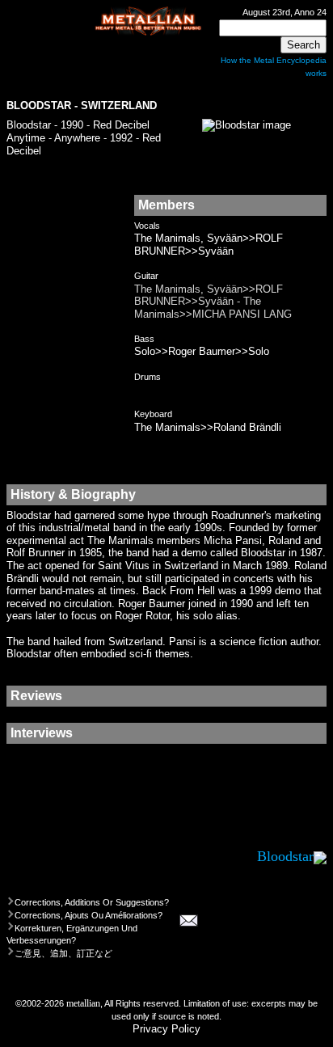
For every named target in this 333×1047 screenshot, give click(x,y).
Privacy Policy (166, 1029)
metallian (83, 1003)
